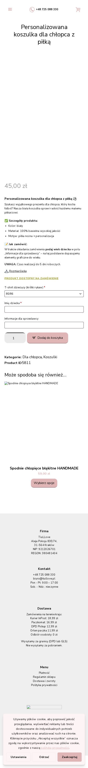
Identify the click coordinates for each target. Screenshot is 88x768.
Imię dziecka (13, 303)
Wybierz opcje (44, 483)
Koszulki (50, 357)
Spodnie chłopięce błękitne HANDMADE (44, 468)
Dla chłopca (32, 357)
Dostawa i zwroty (44, 681)
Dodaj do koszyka (50, 338)
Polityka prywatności (44, 685)
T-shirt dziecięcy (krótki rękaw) (25, 287)
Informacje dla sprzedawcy (22, 319)
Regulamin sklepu (44, 677)
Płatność (44, 673)
